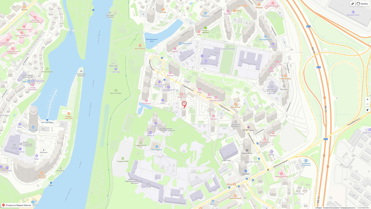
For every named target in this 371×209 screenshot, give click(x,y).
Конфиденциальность (347, 208)
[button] (352, 3)
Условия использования (331, 208)
